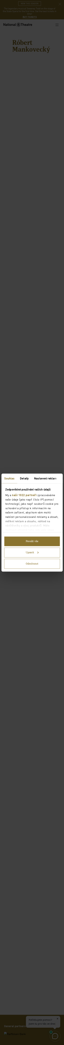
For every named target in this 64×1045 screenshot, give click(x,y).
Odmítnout (32, 563)
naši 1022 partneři (24, 495)
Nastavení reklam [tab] (45, 478)
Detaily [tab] (24, 478)
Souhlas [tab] (9, 478)
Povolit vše (32, 541)
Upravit (30, 552)
